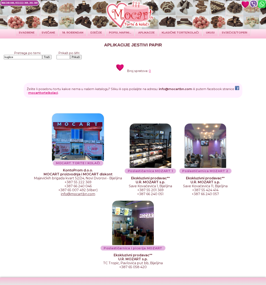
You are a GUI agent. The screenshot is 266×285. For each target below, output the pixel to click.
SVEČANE (48, 32)
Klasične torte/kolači (180, 32)
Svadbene (26, 32)
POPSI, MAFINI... (120, 32)
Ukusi (210, 32)
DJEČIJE (96, 32)
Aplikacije (146, 32)
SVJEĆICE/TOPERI (234, 32)
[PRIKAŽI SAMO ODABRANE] (245, 4)
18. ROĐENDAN (72, 32)
